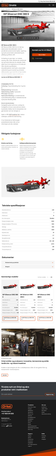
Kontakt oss (44, 407)
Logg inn (30, 446)
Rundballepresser (32, 417)
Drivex (29, 422)
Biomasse (30, 421)
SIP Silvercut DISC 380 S (45, 318)
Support (29, 436)
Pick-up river (30, 414)
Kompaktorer (30, 419)
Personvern (30, 441)
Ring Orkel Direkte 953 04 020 (47, 1)
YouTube (43, 437)
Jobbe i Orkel (44, 409)
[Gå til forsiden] (14, 406)
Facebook (44, 436)
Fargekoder (30, 442)
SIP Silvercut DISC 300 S (10, 318)
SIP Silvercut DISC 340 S (27, 318)
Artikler (43, 412)
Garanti (29, 437)
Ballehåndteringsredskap (33, 427)
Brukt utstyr (30, 429)
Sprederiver (30, 412)
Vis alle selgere (38, 58)
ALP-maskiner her (14, 114)
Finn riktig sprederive (32, 444)
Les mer (5, 375)
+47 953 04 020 (7, 413)
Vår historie (44, 410)
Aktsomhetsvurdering (46, 414)
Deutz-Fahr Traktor (32, 407)
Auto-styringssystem (32, 426)
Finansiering (30, 439)
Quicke (29, 424)
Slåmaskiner (30, 410)
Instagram (44, 439)
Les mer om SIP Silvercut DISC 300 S (10, 77)
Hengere (30, 409)
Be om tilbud (42, 55)
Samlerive (30, 415)
